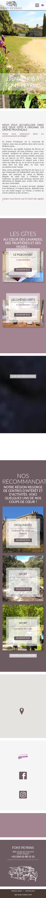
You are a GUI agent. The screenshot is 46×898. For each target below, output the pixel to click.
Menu (37, 5)
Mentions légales (16, 891)
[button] (2, 54)
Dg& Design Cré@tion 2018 (23, 895)
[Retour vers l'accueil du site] (11, 5)
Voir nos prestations (23, 376)
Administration (30, 891)
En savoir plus (23, 270)
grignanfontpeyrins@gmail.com (23, 859)
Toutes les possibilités (23, 655)
